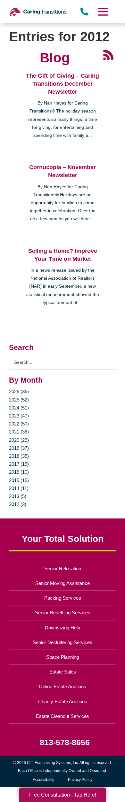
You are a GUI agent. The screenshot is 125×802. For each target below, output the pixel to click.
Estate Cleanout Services (62, 716)
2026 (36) (19, 391)
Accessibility (43, 779)
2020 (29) (19, 440)
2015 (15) (19, 480)
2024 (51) (19, 407)
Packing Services (62, 598)
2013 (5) (17, 496)
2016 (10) (19, 472)
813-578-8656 (65, 742)
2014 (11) (19, 488)
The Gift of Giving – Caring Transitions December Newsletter (62, 84)
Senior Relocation (62, 568)
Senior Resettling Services (62, 612)
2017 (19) (19, 464)
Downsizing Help (62, 627)
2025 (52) (19, 399)
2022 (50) (19, 423)
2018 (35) (19, 456)
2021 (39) (19, 431)
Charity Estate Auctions (62, 701)
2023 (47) (19, 415)
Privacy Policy (80, 779)
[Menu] (102, 12)
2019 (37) (19, 448)
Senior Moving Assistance (62, 583)
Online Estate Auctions (62, 686)
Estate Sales (62, 671)
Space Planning (62, 657)
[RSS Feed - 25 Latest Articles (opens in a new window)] (108, 54)
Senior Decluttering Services (62, 642)
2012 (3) (17, 504)
